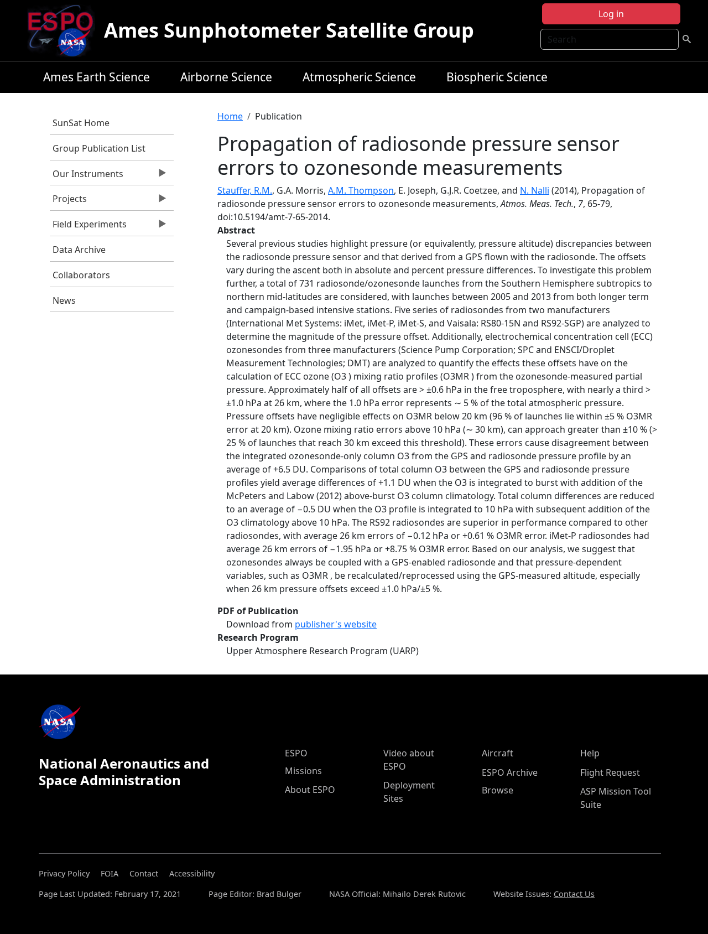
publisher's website (336, 624)
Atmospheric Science (359, 77)
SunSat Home (81, 123)
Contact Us (574, 894)
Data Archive (79, 249)
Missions (303, 771)
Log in (611, 14)
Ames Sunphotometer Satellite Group (289, 30)
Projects (68, 201)
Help (590, 753)
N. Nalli (534, 190)
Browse (497, 790)
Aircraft (497, 753)
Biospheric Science (497, 77)
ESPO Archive (510, 772)
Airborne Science (226, 77)
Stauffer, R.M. (244, 190)
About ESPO (310, 789)
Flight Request (610, 772)
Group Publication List (99, 148)
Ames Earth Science (96, 77)
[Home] (65, 30)
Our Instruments (86, 176)
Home (230, 116)
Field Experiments (88, 227)
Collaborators (81, 275)
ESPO (296, 753)
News (64, 300)
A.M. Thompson (361, 190)
